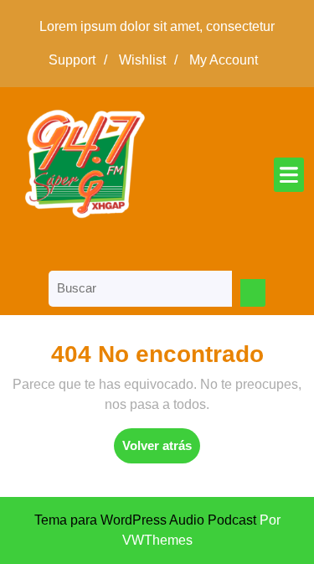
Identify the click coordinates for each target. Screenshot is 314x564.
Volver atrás (161, 450)
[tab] (289, 175)
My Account (227, 60)
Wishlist (152, 60)
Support (82, 60)
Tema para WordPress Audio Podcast (145, 520)
